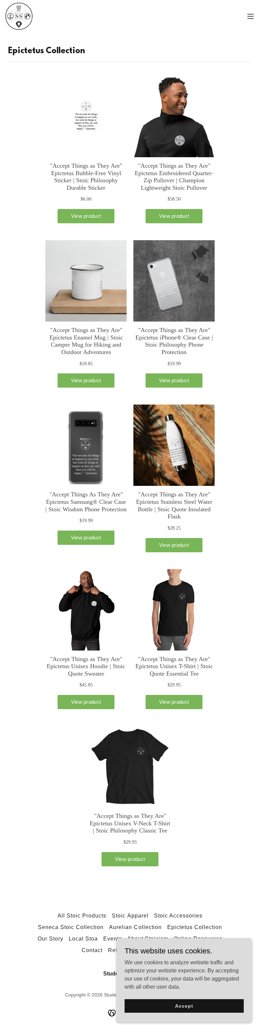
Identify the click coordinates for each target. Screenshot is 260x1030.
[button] (250, 16)
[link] (18, 16)
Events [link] (112, 939)
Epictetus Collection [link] (194, 927)
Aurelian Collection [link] (135, 927)
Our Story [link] (50, 939)
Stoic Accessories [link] (178, 916)
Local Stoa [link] (83, 939)
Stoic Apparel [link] (130, 916)
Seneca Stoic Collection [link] (71, 927)
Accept (184, 1005)
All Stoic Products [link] (82, 916)
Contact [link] (92, 950)
